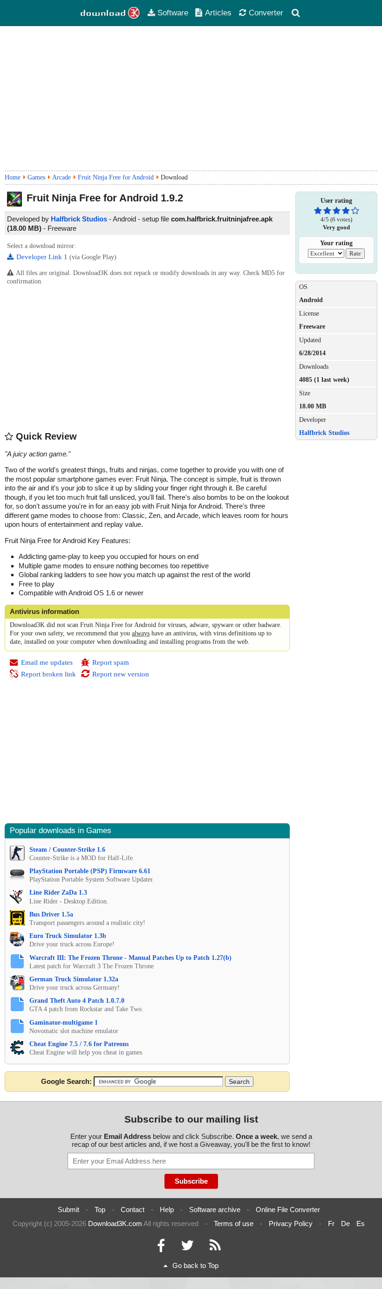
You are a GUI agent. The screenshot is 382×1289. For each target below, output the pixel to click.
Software (172, 12)
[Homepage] (110, 13)
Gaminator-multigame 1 (63, 1022)
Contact (132, 1209)
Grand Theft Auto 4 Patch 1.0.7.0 (76, 1000)
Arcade (61, 177)
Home (12, 177)
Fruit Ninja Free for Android (116, 177)
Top (100, 1209)
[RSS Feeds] (215, 1248)
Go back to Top (195, 1265)
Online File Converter (288, 1209)
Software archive (214, 1209)
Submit (68, 1209)
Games (36, 177)
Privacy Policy (291, 1223)
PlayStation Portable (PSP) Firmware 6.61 (89, 871)
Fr (331, 1223)
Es (360, 1223)
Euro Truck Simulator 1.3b (67, 935)
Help (167, 1209)
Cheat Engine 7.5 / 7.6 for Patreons (79, 1044)
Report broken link (48, 674)
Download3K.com (115, 1223)
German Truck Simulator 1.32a (73, 979)
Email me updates (47, 662)
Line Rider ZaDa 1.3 (58, 892)
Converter (266, 12)
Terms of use (233, 1223)
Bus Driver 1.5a (51, 914)
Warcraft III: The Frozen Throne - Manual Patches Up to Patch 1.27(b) (130, 957)
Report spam (110, 662)
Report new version (120, 674)
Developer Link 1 (42, 257)
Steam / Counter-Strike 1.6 (67, 849)
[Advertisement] (191, 98)
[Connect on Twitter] (187, 1248)
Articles (218, 12)
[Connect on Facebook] (161, 1248)
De (345, 1223)
